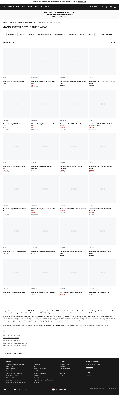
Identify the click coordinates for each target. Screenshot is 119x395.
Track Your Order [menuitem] (39, 371)
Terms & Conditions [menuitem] (40, 368)
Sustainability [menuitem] (64, 373)
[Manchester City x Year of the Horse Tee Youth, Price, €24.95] (102, 67)
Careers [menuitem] (62, 375)
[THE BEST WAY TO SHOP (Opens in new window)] (88, 373)
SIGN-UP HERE (82, 1)
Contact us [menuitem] (37, 364)
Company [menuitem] (62, 366)
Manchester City (30, 22)
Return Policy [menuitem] (10, 366)
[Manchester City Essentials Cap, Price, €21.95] (102, 277)
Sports (12, 22)
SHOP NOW (55, 16)
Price (89, 34)
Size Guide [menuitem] (37, 378)
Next (4, 331)
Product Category (43, 34)
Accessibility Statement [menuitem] (13, 380)
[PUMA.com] (4, 6)
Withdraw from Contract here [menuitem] (15, 364)
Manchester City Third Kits (11, 340)
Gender (71, 34)
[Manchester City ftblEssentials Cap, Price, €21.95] (16, 66)
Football (19, 22)
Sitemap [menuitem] (36, 382)
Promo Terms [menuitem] (10, 378)
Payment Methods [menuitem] (11, 371)
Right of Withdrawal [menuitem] (40, 373)
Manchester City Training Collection (15, 345)
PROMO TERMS (63, 16)
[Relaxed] (114, 42)
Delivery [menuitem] (36, 375)
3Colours (5, 120)
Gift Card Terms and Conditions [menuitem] (16, 382)
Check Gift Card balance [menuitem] (14, 373)
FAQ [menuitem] (35, 366)
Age (80, 34)
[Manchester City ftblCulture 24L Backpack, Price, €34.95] (45, 152)
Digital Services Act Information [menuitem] (43, 380)
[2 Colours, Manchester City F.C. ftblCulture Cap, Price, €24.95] (16, 235)
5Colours (34, 77)
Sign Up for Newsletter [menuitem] (93, 364)
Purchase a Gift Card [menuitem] (12, 375)
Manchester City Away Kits (11, 338)
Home (5, 22)
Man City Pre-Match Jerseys (55, 325)
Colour (30, 34)
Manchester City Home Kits (11, 335)
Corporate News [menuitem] (65, 368)
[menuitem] (11, 7)
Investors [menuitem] (62, 371)
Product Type (59, 34)
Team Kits (11, 34)
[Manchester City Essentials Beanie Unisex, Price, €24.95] (102, 236)
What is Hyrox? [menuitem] (64, 364)
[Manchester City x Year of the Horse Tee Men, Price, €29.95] (74, 67)
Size (21, 34)
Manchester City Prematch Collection (15, 343)
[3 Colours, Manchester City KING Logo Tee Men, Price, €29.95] (45, 277)
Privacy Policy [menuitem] (10, 368)
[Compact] (111, 42)
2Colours (5, 247)
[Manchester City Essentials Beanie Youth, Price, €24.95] (74, 236)
